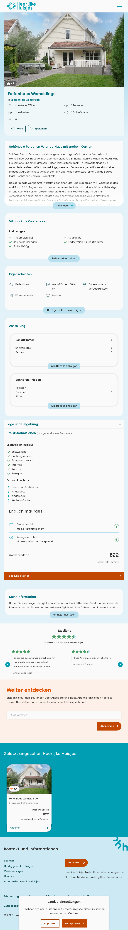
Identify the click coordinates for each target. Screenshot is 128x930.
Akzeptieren (72, 923)
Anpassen (50, 923)
